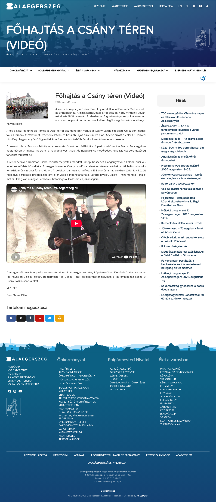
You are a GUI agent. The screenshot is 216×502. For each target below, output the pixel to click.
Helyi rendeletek (69, 409)
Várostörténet (143, 6)
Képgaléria (166, 6)
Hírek (34, 54)
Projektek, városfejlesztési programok (76, 417)
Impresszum (60, 455)
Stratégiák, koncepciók (73, 412)
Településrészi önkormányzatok (79, 398)
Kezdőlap (99, 6)
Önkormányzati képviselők (75, 376)
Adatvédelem (184, 455)
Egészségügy (168, 400)
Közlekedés (167, 410)
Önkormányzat (19, 70)
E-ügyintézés (117, 379)
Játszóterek (168, 407)
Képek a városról (171, 383)
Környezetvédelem (70, 432)
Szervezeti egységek (122, 372)
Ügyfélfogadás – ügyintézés (127, 383)
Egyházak (166, 393)
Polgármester (67, 369)
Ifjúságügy (167, 403)
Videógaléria (168, 379)
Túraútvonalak (170, 424)
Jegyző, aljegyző (120, 369)
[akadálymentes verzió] (200, 6)
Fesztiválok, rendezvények (176, 372)
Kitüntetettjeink (69, 405)
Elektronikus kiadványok (175, 421)
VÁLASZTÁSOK (122, 70)
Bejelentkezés (108, 491)
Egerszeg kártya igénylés (190, 70)
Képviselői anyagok (158, 455)
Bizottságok (67, 395)
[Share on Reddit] (39, 318)
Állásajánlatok (170, 396)
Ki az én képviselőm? (71, 384)
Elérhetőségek (119, 376)
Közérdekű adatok (121, 386)
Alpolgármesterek (70, 372)
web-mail (79, 455)
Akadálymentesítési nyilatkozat (108, 463)
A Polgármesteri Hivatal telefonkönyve (115, 455)
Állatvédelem (67, 436)
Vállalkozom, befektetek (23, 384)
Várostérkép (119, 6)
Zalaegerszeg (33, 6)
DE (187, 6)
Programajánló (170, 369)
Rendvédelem (168, 414)
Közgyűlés (65, 391)
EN (180, 6)
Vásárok (165, 417)
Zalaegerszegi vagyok (22, 377)
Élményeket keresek (20, 381)
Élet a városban (86, 70)
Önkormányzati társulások (76, 425)
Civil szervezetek (170, 389)
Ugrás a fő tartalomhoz (202, 1)
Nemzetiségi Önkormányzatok (77, 402)
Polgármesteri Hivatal (52, 70)
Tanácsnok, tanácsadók (74, 388)
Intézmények (167, 386)
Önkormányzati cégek (72, 422)
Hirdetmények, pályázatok (152, 70)
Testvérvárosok (69, 439)
